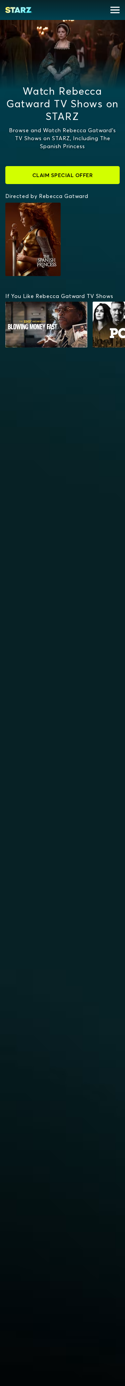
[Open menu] (115, 10)
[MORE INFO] (46, 324)
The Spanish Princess (23, 209)
